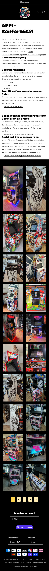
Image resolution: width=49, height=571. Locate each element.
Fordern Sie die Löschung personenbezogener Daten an (22, 155)
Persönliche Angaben (11, 85)
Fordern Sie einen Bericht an (13, 106)
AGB (22, 562)
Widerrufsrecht (40, 559)
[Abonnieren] (36, 519)
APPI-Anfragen (9, 82)
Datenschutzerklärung (12, 562)
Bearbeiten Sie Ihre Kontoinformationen (17, 67)
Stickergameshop (14, 559)
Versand (28, 562)
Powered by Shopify (27, 559)
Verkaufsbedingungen (21, 566)
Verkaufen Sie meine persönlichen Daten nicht (19, 134)
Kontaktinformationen (39, 562)
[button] (4, 12)
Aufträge (7, 88)
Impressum (33, 566)
